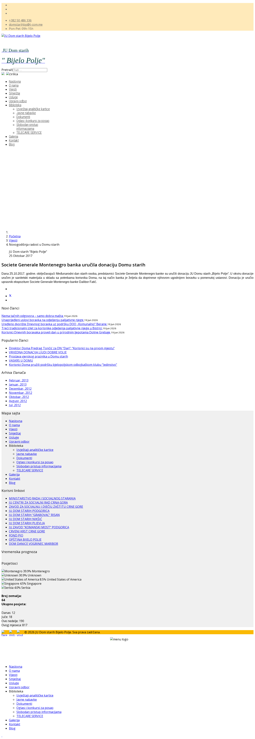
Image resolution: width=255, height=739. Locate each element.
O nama (13, 85)
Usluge (13, 97)
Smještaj (14, 93)
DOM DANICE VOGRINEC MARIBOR (33, 544)
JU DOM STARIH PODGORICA (29, 511)
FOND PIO (16, 535)
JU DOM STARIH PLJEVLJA (27, 523)
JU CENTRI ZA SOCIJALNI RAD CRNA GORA (38, 502)
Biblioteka (15, 105)
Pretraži (7, 70)
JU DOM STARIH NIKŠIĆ (25, 519)
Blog (12, 144)
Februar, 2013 (18, 380)
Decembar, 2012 (20, 389)
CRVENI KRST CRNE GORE (27, 531)
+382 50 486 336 (20, 20)
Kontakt (14, 140)
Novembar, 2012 (20, 393)
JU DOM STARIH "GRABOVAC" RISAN (34, 515)
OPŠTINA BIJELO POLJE (25, 540)
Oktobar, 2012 (19, 397)
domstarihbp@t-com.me (26, 24)
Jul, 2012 (15, 405)
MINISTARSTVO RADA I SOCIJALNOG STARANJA (42, 498)
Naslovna (15, 81)
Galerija (13, 136)
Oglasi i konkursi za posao (32, 121)
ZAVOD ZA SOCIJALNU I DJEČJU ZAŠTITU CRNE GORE (46, 507)
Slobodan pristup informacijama (27, 127)
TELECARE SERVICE (29, 133)
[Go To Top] (1, 735)
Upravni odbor (18, 101)
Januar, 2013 (18, 384)
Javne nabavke (26, 113)
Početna (15, 236)
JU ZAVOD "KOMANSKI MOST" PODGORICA (39, 527)
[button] (107, 218)
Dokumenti (23, 117)
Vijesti (13, 89)
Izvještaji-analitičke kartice (33, 109)
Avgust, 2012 (18, 401)
